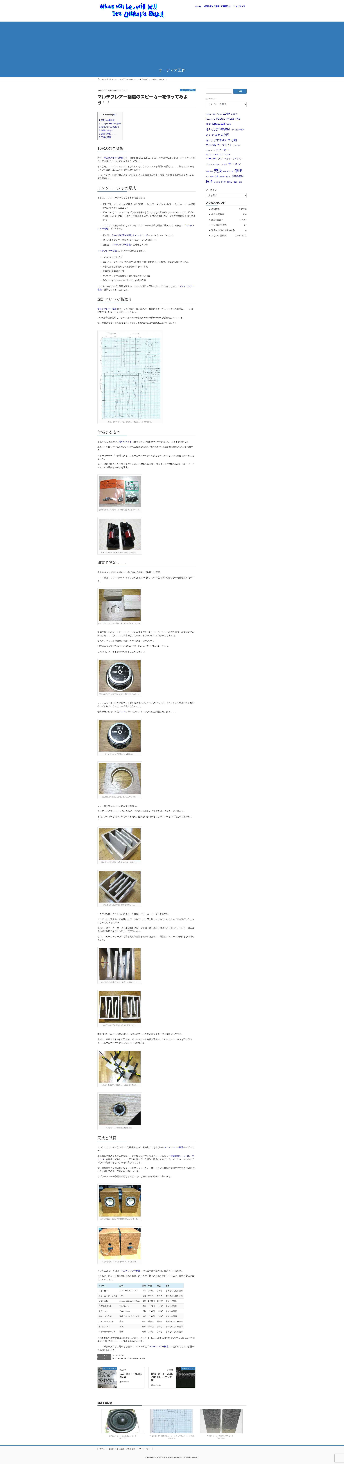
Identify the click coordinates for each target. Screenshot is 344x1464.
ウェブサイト (224, 145)
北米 (216, 176)
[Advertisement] (172, 45)
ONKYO (234, 114)
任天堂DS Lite (228, 171)
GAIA (226, 113)
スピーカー (119, 1359)
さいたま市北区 (238, 130)
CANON (208, 114)
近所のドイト (125, 441)
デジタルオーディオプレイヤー (218, 154)
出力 (207, 176)
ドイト (122, 712)
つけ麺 (232, 140)
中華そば (209, 171)
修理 (238, 171)
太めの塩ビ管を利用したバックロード (129, 235)
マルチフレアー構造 (121, 244)
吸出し (228, 176)
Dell (214, 114)
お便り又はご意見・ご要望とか (122, 1449)
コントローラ (210, 150)
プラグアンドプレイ (213, 164)
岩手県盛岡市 (238, 176)
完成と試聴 (105, 137)
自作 (143, 1359)
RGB (238, 119)
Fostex (219, 114)
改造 (209, 181)
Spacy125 (218, 123)
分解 (211, 176)
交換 (218, 170)
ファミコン (237, 159)
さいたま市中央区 (218, 129)
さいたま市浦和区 (216, 140)
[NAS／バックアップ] (107, 1374)
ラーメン (234, 164)
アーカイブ (211, 190)
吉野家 (222, 176)
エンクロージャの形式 (110, 123)
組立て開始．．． (108, 134)
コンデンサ (236, 145)
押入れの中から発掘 (113, 158)
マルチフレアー (132, 1359)
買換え (230, 182)
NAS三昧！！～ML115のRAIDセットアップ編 (162, 1377)
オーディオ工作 (188, 90)
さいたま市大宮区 (217, 134)
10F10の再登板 (107, 120)
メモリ (224, 164)
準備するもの (106, 130)
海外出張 (217, 182)
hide (115, 115)
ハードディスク (214, 158)
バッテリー (228, 159)
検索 (240, 91)
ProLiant (230, 119)
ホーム (102, 1449)
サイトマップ (144, 1449)
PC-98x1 (220, 118)
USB (228, 124)
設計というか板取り (109, 127)
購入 (236, 182)
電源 (240, 182)
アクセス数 (211, 145)
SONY (208, 124)
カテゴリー (211, 99)
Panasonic (210, 119)
